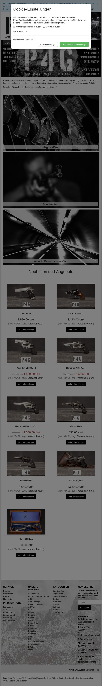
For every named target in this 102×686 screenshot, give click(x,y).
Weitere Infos (19, 31)
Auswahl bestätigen (48, 44)
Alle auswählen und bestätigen (74, 44)
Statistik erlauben (53, 26)
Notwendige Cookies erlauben (28, 26)
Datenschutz (18, 39)
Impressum (30, 39)
